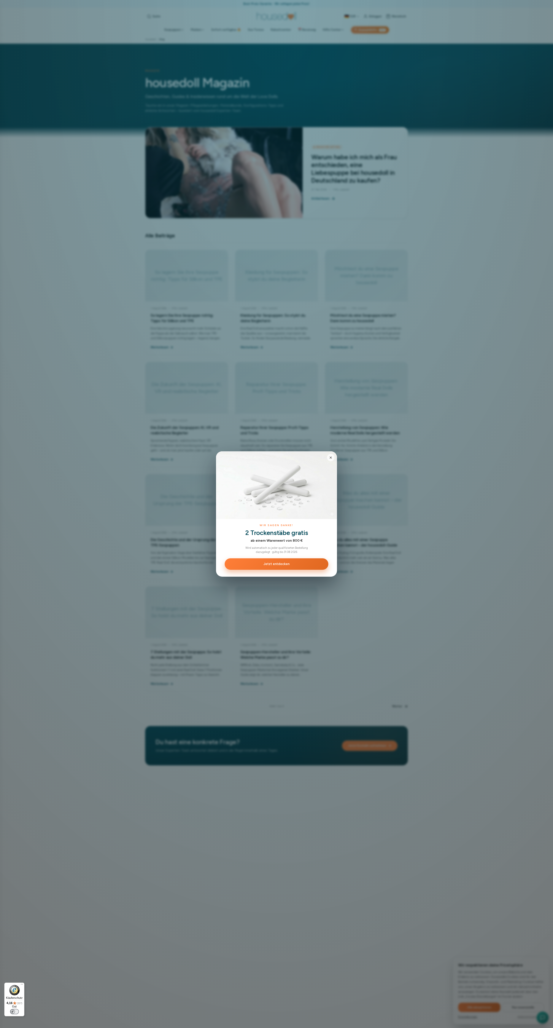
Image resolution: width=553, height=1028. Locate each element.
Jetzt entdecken (276, 564)
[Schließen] (330, 457)
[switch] (14, 1011)
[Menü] (21, 985)
